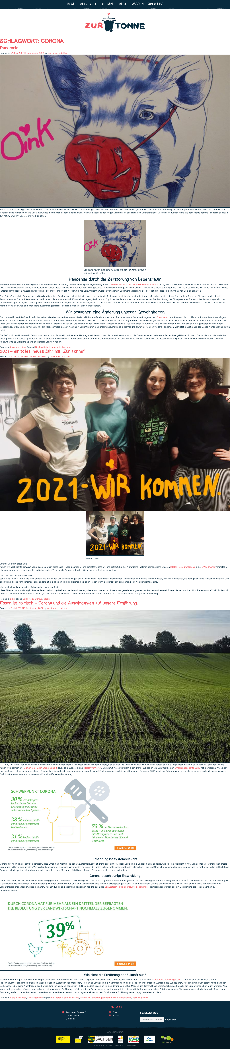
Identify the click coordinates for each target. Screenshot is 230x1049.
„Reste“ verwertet (92, 767)
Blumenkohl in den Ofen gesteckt (40, 767)
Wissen (137, 4)
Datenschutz (131, 1046)
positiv (47, 598)
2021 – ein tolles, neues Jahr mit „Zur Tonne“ (42, 351)
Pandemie (9, 48)
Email (115, 1012)
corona (59, 997)
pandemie (56, 347)
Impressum (119, 1046)
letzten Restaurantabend (182, 567)
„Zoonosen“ (161, 317)
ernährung (85, 997)
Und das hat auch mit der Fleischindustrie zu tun (134, 284)
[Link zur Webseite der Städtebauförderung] (120, 1039)
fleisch (114, 997)
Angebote (88, 4)
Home (71, 4)
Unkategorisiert (35, 997)
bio (52, 997)
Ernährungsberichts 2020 (187, 767)
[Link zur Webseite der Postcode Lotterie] (133, 1039)
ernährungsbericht (101, 997)
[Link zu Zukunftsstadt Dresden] (79, 1039)
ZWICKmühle (208, 567)
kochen (136, 997)
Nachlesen (21, 997)
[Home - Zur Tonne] (115, 24)
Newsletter (149, 1012)
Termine (108, 4)
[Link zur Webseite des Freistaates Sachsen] (100, 1039)
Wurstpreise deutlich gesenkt (166, 979)
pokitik (144, 997)
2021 (25, 598)
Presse (115, 1015)
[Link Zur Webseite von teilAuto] (149, 1039)
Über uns (155, 4)
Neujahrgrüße (35, 598)
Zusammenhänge (18, 347)
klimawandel (125, 997)
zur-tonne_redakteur (58, 53)
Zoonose (66, 347)
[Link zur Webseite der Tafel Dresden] (167, 1039)
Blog (123, 4)
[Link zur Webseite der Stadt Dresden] (63, 1039)
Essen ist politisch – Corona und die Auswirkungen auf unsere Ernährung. (69, 603)
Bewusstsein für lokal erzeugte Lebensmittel (127, 886)
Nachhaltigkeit (42, 347)
